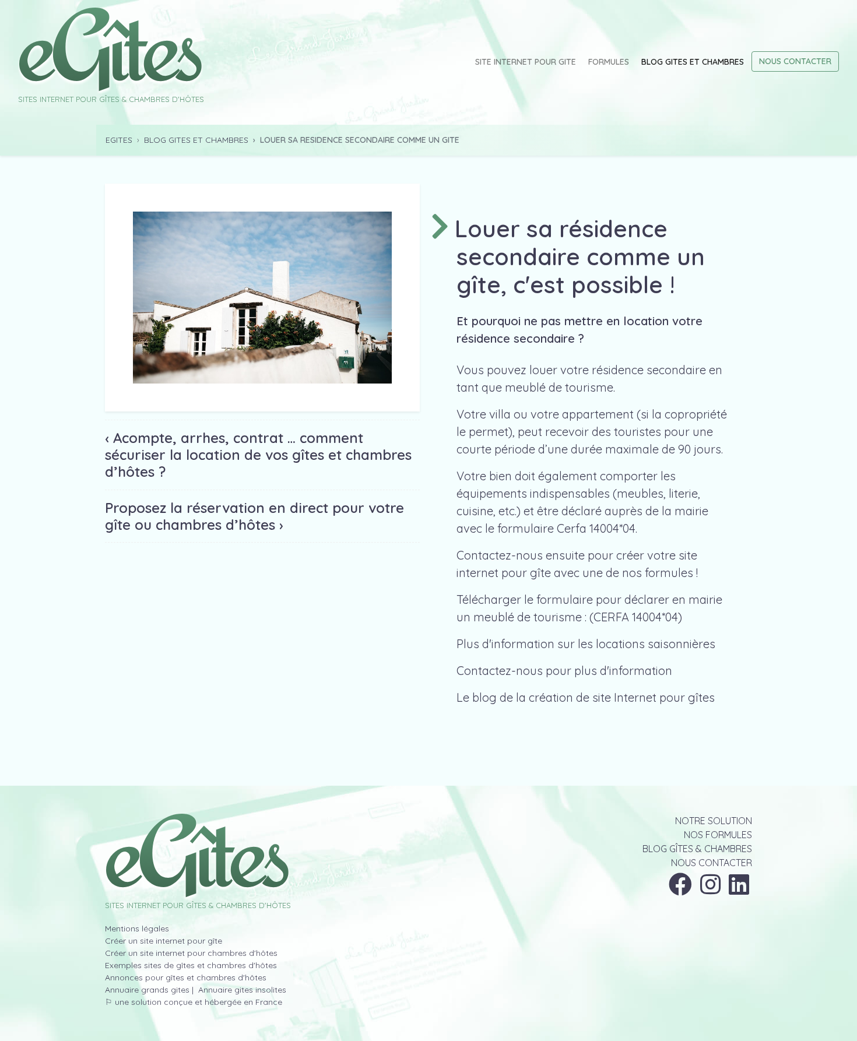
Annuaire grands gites (147, 989)
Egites (119, 140)
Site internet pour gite (525, 62)
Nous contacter (795, 61)
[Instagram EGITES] (710, 889)
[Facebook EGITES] (680, 889)
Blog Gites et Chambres (692, 62)
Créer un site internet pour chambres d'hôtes (191, 953)
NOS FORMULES (718, 834)
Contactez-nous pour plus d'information (564, 670)
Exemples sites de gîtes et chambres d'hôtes (191, 965)
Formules (608, 62)
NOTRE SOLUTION (713, 821)
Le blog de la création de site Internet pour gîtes (585, 697)
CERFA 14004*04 (635, 617)
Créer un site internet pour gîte (163, 941)
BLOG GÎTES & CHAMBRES (697, 848)
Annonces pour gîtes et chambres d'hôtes (185, 977)
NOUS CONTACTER (711, 862)
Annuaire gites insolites (241, 989)
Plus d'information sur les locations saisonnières (585, 643)
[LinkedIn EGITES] (739, 889)
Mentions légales (137, 928)
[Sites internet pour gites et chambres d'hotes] (197, 855)
